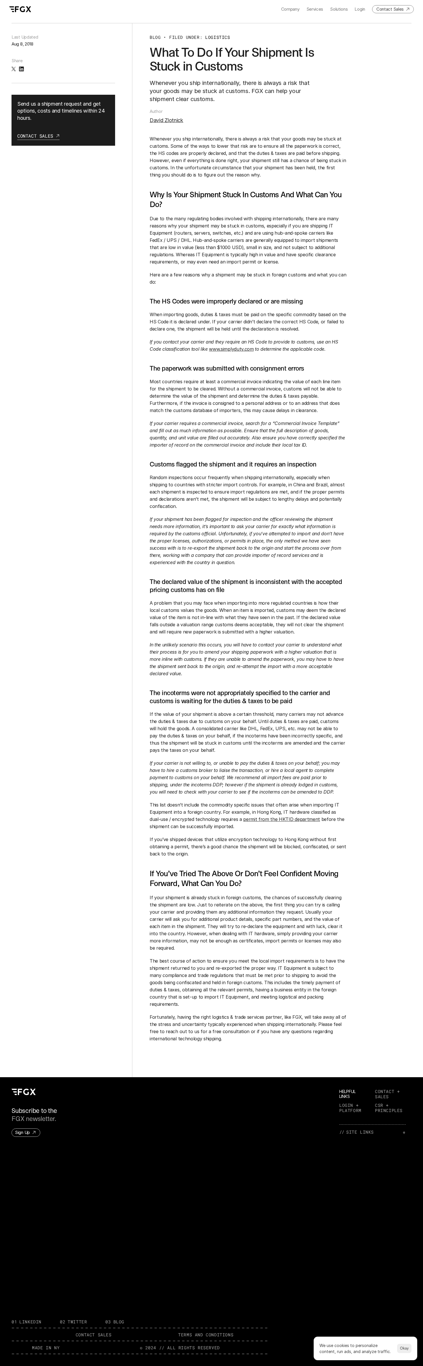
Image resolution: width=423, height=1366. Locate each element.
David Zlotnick (166, 120)
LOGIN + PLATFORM (350, 1107)
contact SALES (94, 1334)
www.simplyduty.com (231, 349)
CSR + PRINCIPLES (389, 1107)
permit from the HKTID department (281, 819)
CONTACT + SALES (389, 1093)
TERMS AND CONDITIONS (205, 1334)
